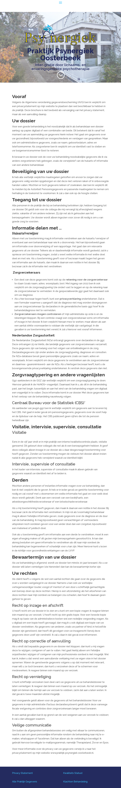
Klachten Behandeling (75, 781)
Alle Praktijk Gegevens (24, 781)
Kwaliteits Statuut (72, 773)
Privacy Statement (22, 773)
